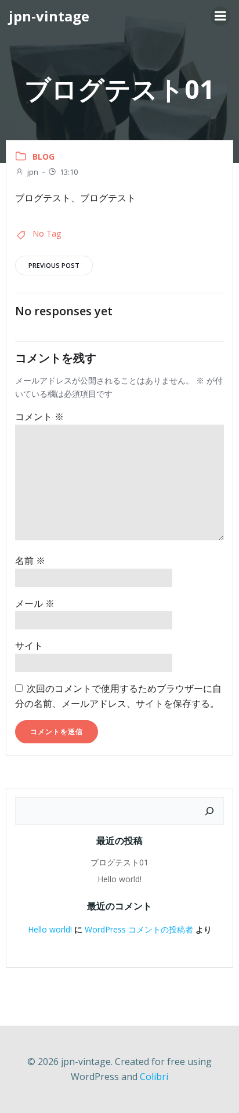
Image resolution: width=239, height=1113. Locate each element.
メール (35, 603)
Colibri (154, 1076)
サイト (29, 645)
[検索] (209, 811)
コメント (39, 416)
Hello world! (119, 879)
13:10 (69, 172)
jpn (32, 172)
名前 (30, 560)
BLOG (43, 156)
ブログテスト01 (119, 862)
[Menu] (220, 16)
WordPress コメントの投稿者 (139, 929)
